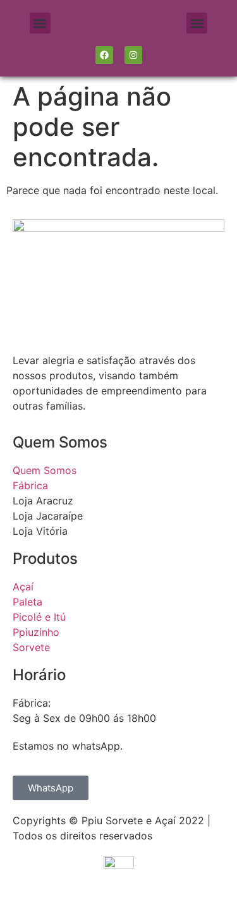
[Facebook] (104, 55)
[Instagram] (133, 55)
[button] (40, 23)
